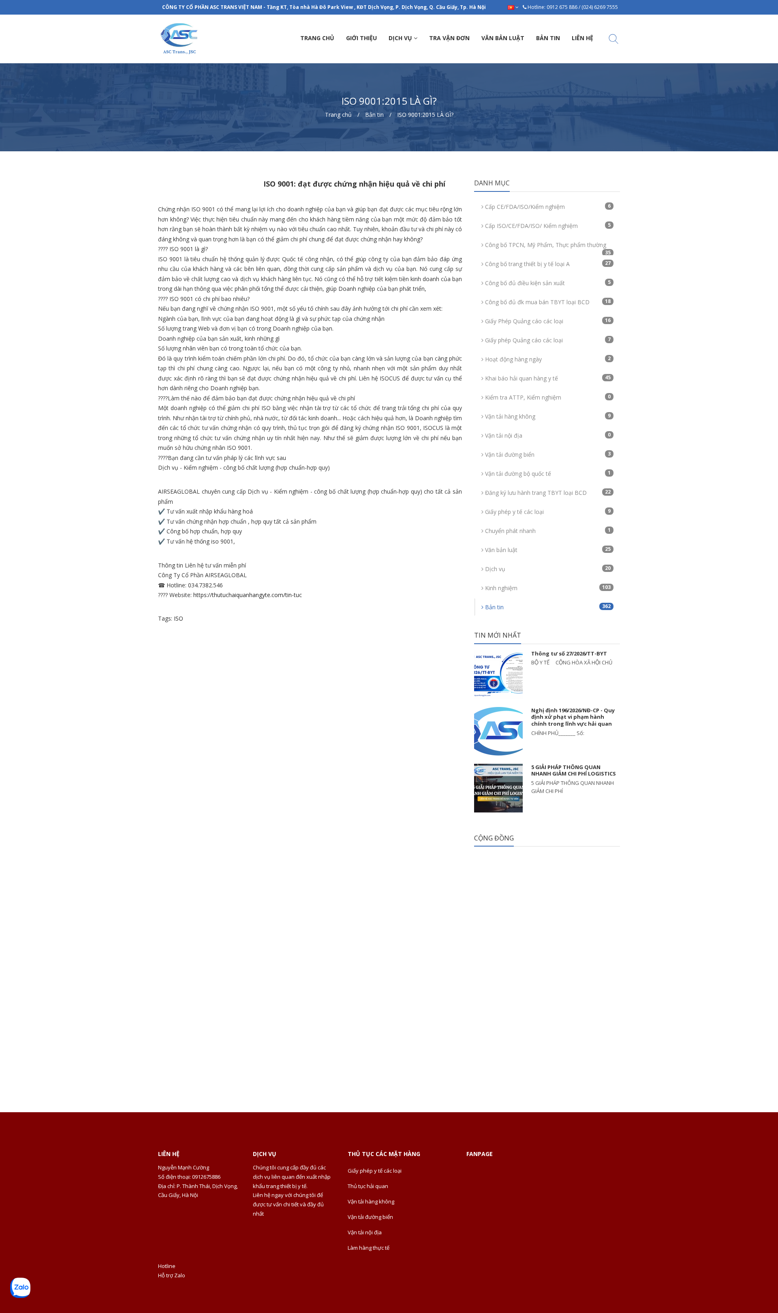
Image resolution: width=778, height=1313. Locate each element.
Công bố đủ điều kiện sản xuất (547, 283)
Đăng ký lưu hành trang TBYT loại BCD (547, 492)
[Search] (613, 40)
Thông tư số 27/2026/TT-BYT (569, 653)
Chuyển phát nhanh (547, 530)
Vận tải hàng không (547, 416)
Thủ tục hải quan (368, 1186)
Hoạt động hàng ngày (547, 359)
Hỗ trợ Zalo (171, 1275)
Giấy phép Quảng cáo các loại (547, 340)
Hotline (166, 1266)
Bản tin (547, 607)
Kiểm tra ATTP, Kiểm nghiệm (547, 397)
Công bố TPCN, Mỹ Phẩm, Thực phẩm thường (547, 247)
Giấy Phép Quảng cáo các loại (547, 321)
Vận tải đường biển (547, 454)
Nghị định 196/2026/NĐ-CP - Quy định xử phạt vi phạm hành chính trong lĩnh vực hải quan (573, 717)
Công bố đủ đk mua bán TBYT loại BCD (547, 302)
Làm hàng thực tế (368, 1247)
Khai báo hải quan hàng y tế (547, 378)
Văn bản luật (547, 550)
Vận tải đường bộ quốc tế (547, 473)
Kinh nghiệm (547, 588)
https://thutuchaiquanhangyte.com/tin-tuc (247, 595)
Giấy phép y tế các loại (547, 511)
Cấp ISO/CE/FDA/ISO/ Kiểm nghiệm (547, 225)
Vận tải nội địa (547, 435)
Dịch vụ (547, 569)
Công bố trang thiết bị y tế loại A (547, 264)
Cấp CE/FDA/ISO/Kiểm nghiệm (547, 206)
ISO (178, 618)
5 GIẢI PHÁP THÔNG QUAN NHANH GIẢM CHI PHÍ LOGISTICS (573, 770)
